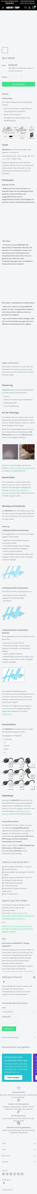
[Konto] (29, 7)
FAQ (7, 709)
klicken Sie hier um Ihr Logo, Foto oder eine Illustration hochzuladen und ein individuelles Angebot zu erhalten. (17, 928)
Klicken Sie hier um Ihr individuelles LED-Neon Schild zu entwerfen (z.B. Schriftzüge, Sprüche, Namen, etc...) (18, 916)
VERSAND (32, 1)
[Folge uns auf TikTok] (18, 1174)
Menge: (4, 77)
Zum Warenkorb (18, 84)
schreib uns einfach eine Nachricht (20, 468)
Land (4, 1008)
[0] (33, 7)
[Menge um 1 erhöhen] (21, 77)
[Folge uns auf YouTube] (14, 1174)
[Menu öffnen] (3, 7)
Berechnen (9, 1029)
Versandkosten (21, 68)
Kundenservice (24, 369)
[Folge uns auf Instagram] (7, 1174)
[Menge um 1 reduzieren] (11, 77)
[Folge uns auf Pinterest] (10, 1174)
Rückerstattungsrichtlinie (10, 1037)
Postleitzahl (6, 1017)
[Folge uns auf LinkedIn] (22, 1174)
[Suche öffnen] (25, 7)
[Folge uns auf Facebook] (3, 1174)
